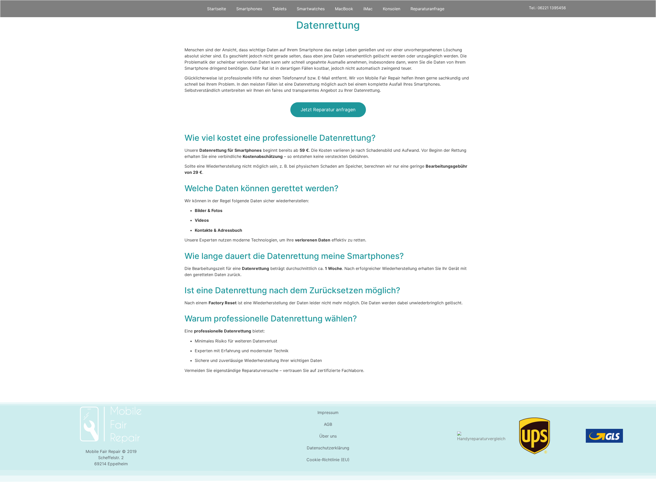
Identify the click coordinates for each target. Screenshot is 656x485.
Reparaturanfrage (427, 8)
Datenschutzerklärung (328, 447)
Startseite (216, 8)
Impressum (328, 412)
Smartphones (249, 8)
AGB (328, 424)
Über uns (328, 436)
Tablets (279, 8)
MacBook (344, 8)
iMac (368, 8)
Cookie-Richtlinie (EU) (328, 459)
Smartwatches (311, 8)
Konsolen (391, 8)
